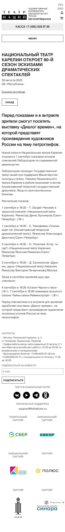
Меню (32, 38)
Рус (60, 4)
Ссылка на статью (13, 91)
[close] (63, 502)
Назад (9, 102)
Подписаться (13, 380)
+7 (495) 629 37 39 (37, 26)
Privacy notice (55, 502)
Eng (60, 8)
